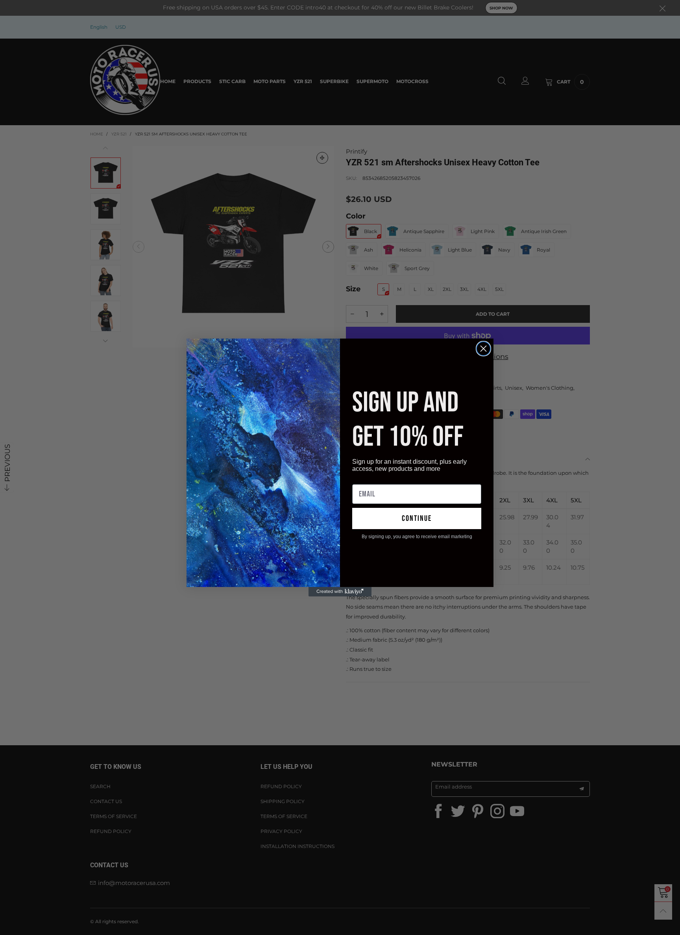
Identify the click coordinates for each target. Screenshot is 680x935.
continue (417, 518)
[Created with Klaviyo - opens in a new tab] (340, 591)
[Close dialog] (483, 348)
